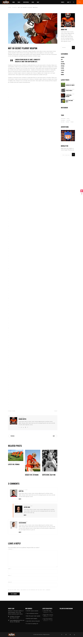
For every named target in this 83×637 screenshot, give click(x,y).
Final (68, 118)
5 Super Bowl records (69, 95)
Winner (14, 7)
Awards (62, 57)
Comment (10, 549)
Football (63, 120)
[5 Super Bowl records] (63, 95)
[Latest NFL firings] (15, 455)
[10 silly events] (63, 90)
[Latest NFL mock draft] (63, 101)
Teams (62, 72)
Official (62, 66)
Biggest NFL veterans (32, 475)
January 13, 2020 (17, 46)
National (63, 64)
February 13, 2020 (29, 473)
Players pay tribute (70, 85)
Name (9, 568)
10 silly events (69, 90)
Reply (20, 499)
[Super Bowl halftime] (49, 460)
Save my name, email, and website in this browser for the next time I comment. (30, 589)
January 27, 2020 (70, 89)
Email (10, 575)
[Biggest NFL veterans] (32, 460)
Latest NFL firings (14, 464)
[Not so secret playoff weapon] (13, 420)
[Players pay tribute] (63, 85)
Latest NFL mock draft (69, 101)
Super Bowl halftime (48, 475)
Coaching (63, 118)
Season (62, 70)
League (62, 61)
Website (10, 582)
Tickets (62, 2)
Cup (62, 59)
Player (62, 68)
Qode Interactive (39, 634)
